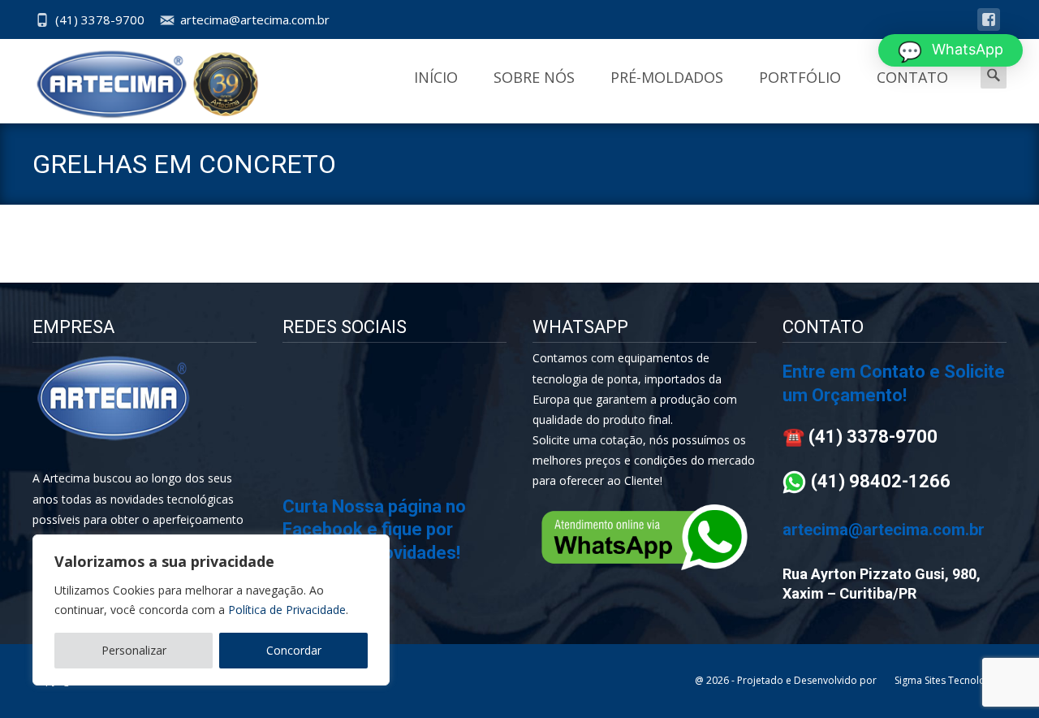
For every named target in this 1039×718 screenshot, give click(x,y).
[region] (211, 610)
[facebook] (988, 27)
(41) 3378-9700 (99, 19)
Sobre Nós (534, 77)
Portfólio (800, 77)
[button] (950, 50)
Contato (912, 77)
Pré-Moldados (666, 77)
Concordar (293, 650)
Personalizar (133, 650)
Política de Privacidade (287, 609)
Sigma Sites (920, 680)
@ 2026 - (716, 680)
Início (436, 77)
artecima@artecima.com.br (255, 19)
